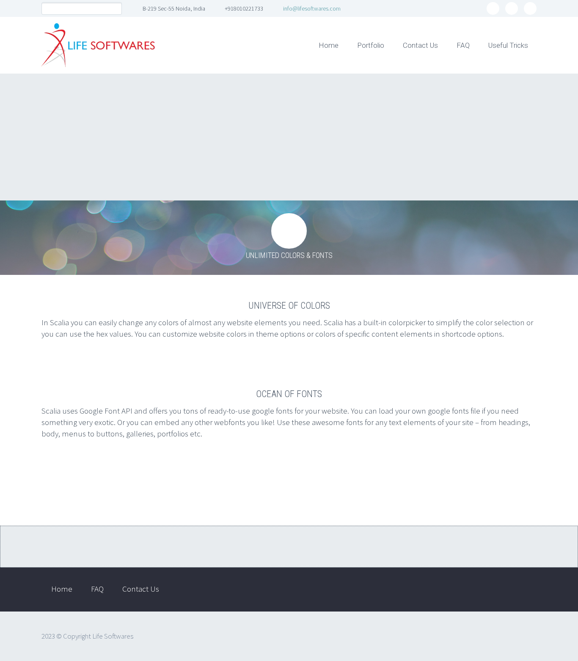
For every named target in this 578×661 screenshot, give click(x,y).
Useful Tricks (508, 45)
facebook (493, 8)
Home (329, 45)
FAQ (463, 45)
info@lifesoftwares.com (312, 8)
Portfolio (370, 45)
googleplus (530, 8)
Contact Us (420, 45)
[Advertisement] (289, 137)
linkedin (511, 8)
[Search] (115, 9)
